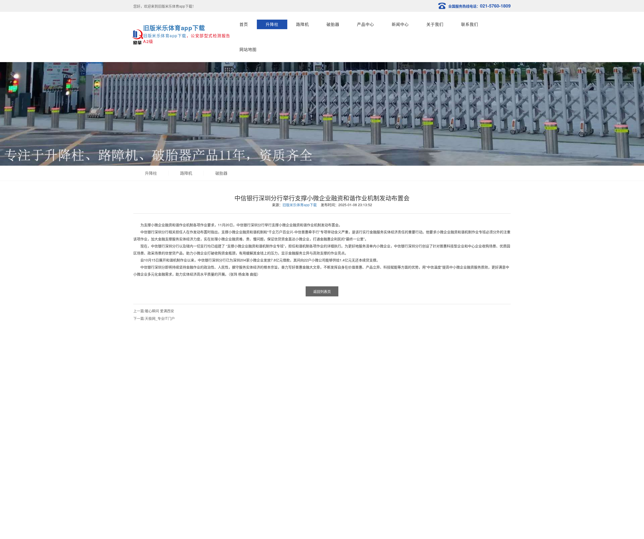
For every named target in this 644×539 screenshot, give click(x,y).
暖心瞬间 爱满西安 (159, 310)
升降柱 (272, 24)
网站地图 (248, 49)
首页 (243, 24)
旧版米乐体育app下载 (174, 27)
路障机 (302, 24)
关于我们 (435, 24)
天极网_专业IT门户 (160, 318)
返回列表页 (322, 291)
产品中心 (365, 24)
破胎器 (333, 24)
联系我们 (469, 24)
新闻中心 (400, 24)
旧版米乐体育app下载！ (177, 6)
